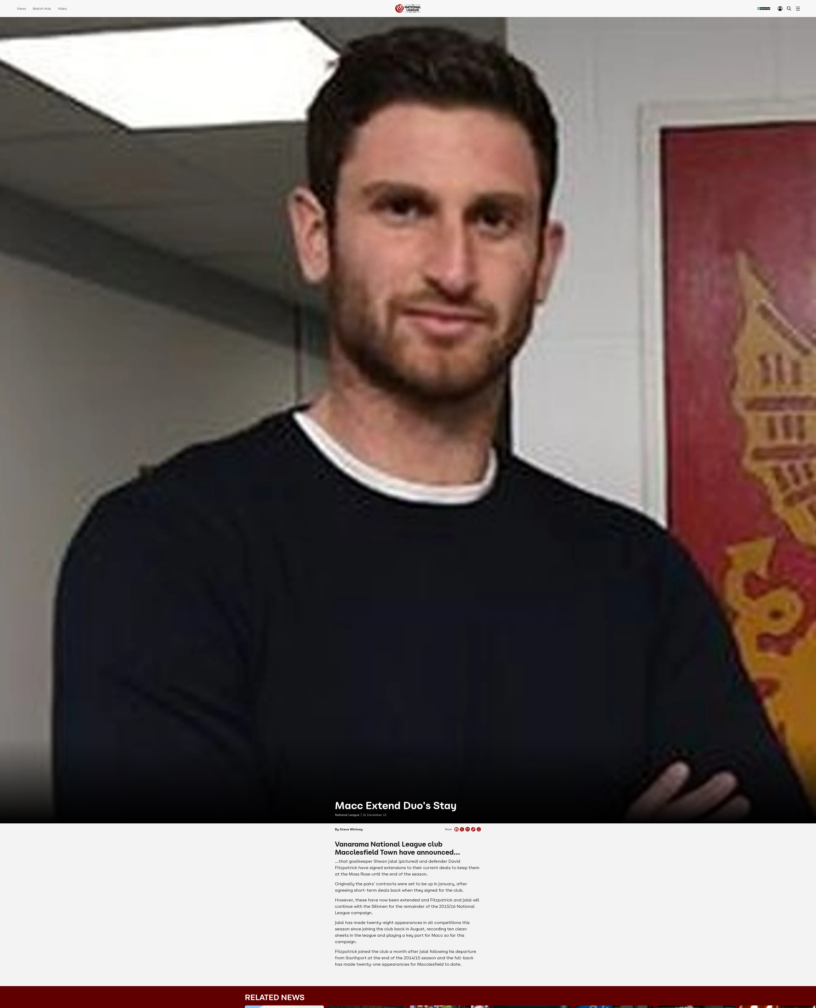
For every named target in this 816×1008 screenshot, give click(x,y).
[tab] (780, 8)
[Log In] (780, 8)
